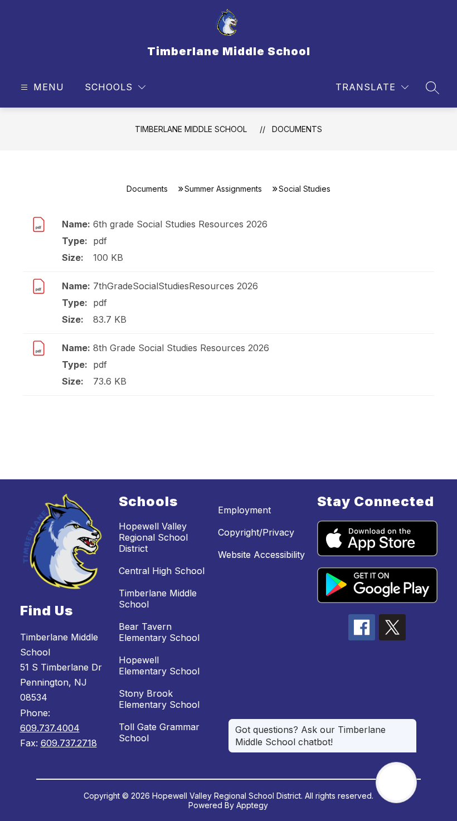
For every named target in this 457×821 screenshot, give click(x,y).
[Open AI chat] (396, 782)
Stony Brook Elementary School (159, 699)
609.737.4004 (50, 727)
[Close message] (408, 724)
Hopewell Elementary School (159, 665)
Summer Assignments (223, 188)
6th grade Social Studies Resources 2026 (180, 224)
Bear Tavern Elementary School (159, 632)
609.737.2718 (69, 743)
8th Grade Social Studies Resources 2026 (181, 347)
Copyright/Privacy (256, 532)
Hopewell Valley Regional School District (153, 537)
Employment (244, 510)
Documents (297, 129)
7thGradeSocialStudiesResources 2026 (175, 286)
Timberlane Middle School (191, 129)
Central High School (162, 570)
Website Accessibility (261, 554)
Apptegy (252, 805)
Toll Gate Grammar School (159, 732)
